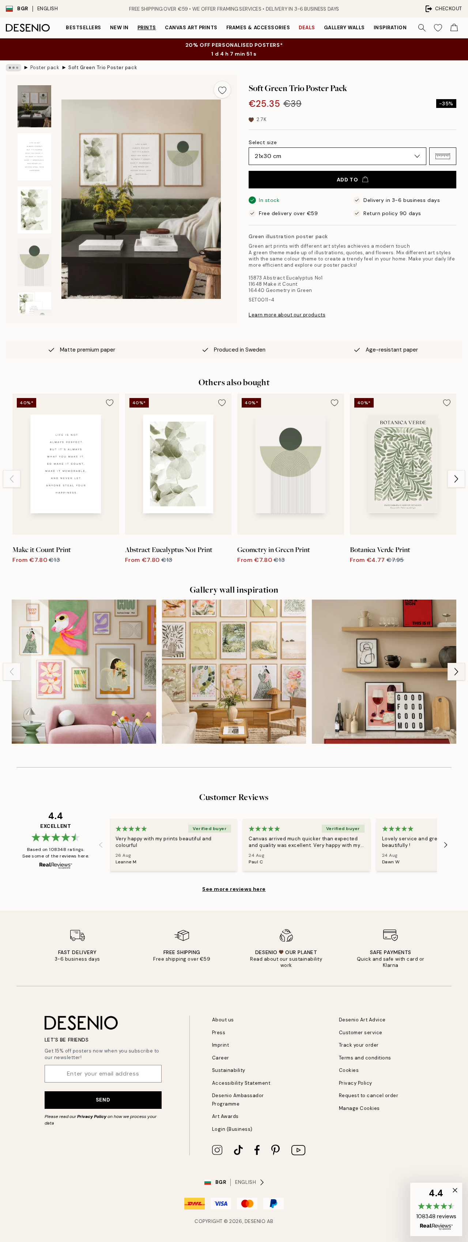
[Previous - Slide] (11, 479)
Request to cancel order (369, 1095)
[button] (442, 156)
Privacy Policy (91, 1116)
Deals (307, 28)
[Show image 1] (34, 106)
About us (223, 1020)
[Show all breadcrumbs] (13, 67)
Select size (263, 142)
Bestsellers (83, 28)
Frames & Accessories (258, 28)
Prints (146, 28)
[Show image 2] (34, 156)
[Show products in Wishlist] (438, 28)
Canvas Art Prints (191, 28)
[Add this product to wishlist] (222, 89)
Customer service (360, 1032)
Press (219, 1032)
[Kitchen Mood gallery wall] (384, 672)
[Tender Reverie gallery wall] (234, 672)
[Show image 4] (34, 262)
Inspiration (390, 28)
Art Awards (225, 1116)
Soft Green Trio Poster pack (102, 67)
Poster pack (45, 67)
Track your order (359, 1045)
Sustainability (228, 1070)
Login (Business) (232, 1129)
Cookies (349, 1070)
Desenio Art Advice (362, 1020)
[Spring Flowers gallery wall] (84, 672)
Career (220, 1058)
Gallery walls (344, 28)
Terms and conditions (365, 1058)
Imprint (220, 1045)
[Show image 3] (34, 209)
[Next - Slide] (456, 479)
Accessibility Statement (241, 1083)
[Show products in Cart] (454, 28)
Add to (347, 179)
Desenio (255, 1221)
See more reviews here (234, 889)
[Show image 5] (34, 313)
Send (103, 1099)
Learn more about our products (287, 315)
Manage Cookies (359, 1108)
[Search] (422, 28)
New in (119, 28)
